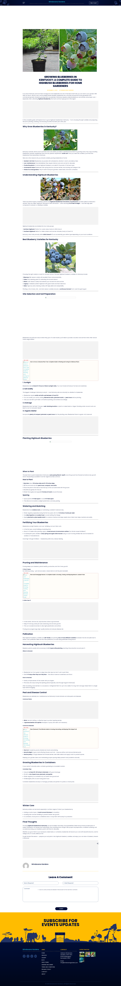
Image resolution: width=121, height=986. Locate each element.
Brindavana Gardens (57, 2)
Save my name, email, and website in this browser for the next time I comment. (58, 889)
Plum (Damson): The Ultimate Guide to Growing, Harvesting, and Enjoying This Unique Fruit (53, 729)
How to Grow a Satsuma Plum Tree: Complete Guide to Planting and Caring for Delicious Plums (54, 362)
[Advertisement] (60, 15)
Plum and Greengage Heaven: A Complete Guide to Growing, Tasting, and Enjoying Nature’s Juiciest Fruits (57, 574)
